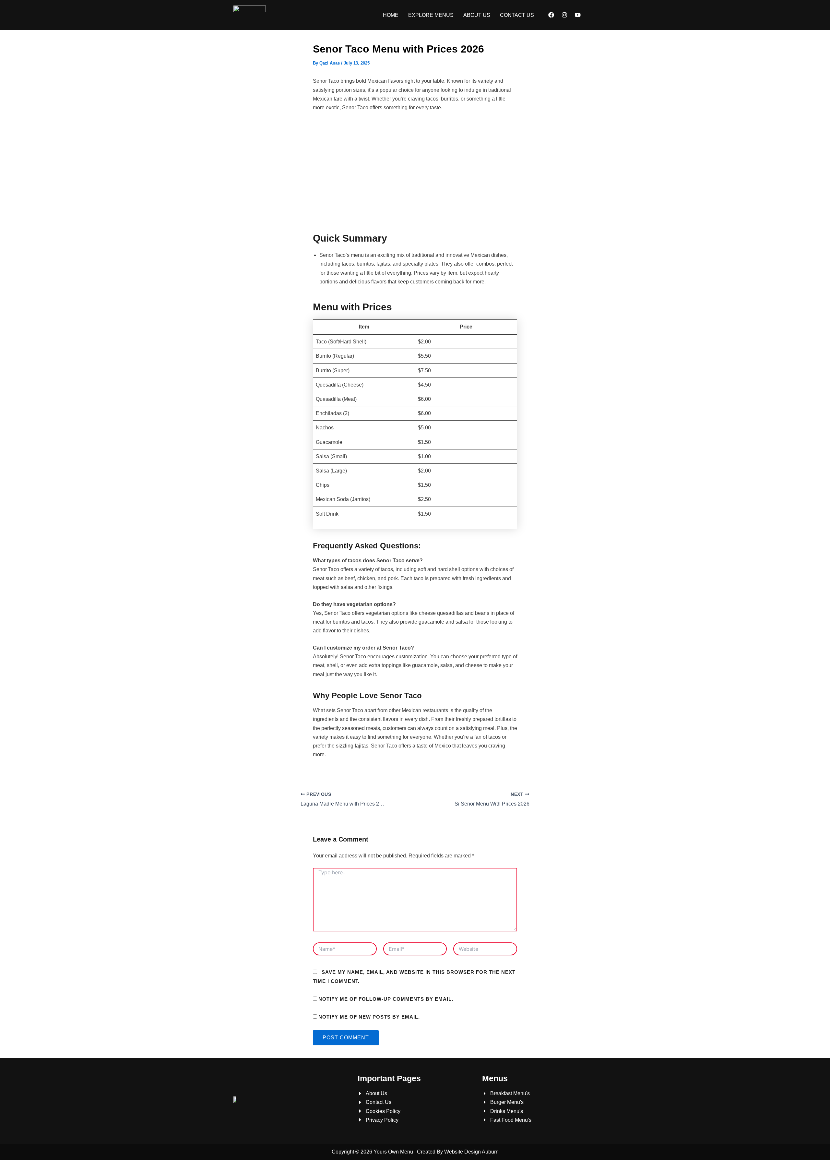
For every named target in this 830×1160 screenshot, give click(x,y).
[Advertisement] (415, 171)
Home (390, 15)
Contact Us (517, 15)
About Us (476, 15)
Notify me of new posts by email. (369, 1017)
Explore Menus (431, 15)
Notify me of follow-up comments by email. (385, 999)
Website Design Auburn (471, 1151)
